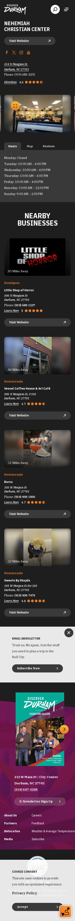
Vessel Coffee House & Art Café (27, 388)
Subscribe (38, 839)
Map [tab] (30, 146)
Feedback (38, 823)
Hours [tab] (12, 146)
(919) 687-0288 (26, 789)
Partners (10, 823)
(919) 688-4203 (24, 74)
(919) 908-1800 (24, 497)
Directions (10, 82)
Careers (37, 815)
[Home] (15, 9)
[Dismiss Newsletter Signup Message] (68, 632)
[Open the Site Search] (55, 9)
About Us (10, 815)
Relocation (12, 831)
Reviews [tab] (49, 146)
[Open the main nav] (66, 9)
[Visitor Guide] (40, 729)
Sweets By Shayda (17, 580)
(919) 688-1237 (24, 305)
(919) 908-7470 (24, 595)
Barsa (8, 482)
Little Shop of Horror (19, 290)
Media (8, 839)
